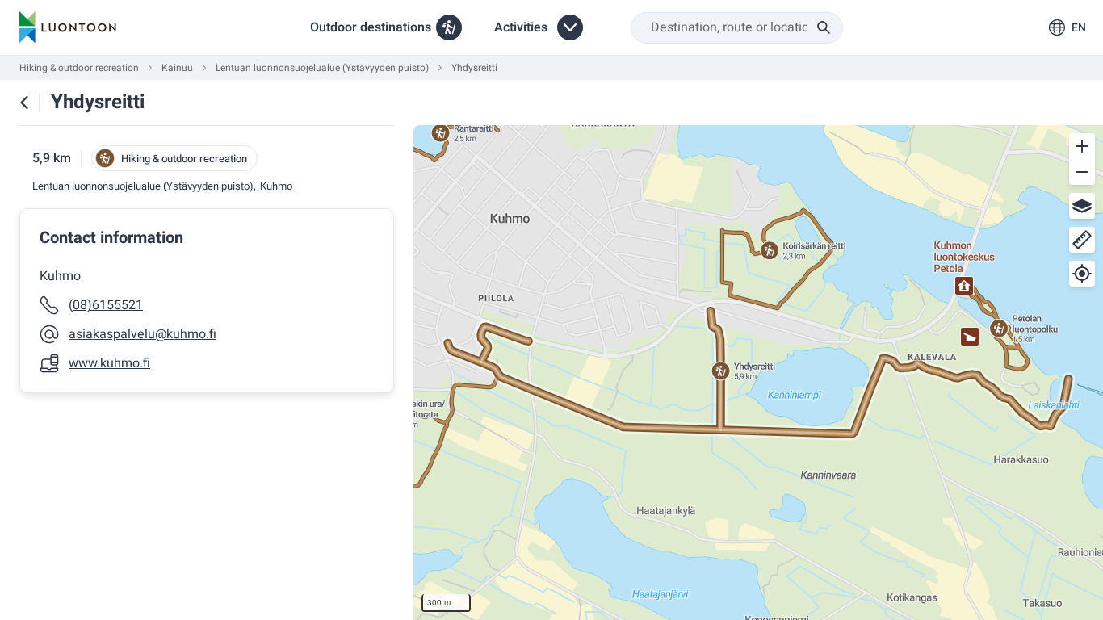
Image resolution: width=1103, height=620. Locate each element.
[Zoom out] (1082, 172)
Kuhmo (276, 186)
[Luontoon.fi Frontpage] (67, 27)
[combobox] (737, 28)
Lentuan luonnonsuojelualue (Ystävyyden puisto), (144, 186)
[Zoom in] (1082, 146)
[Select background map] (1082, 206)
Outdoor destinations (370, 27)
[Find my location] (1082, 274)
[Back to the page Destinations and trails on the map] (24, 102)
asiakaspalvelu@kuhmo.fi (142, 334)
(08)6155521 (106, 305)
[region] (758, 372)
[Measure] (1082, 240)
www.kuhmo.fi (109, 363)
